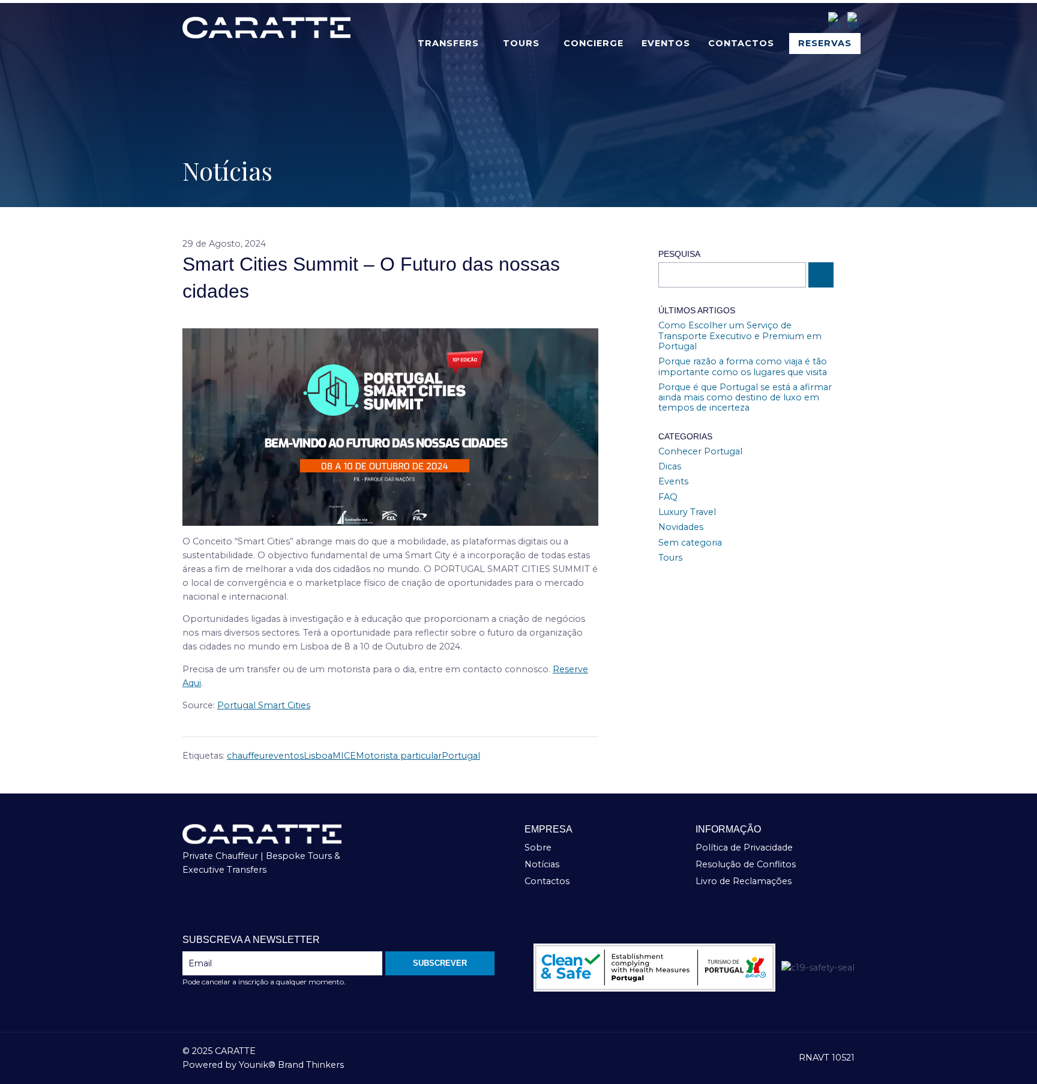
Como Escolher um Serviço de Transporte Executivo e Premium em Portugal (740, 336)
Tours (521, 43)
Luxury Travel (687, 512)
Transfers (448, 43)
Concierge (594, 43)
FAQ (668, 497)
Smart (271, 705)
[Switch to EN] (834, 21)
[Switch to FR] (854, 21)
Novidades (680, 527)
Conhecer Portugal (700, 451)
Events (673, 481)
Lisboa (318, 755)
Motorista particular (399, 755)
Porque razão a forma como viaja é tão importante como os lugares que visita (742, 366)
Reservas (825, 43)
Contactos (741, 43)
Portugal (237, 705)
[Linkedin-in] (233, 902)
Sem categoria (690, 542)
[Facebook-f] (190, 902)
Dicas (669, 466)
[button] (451, 43)
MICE (344, 755)
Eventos (666, 43)
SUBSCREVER (440, 963)
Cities (297, 705)
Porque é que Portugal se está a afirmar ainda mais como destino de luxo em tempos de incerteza (745, 398)
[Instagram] (212, 902)
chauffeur (247, 755)
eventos (286, 755)
